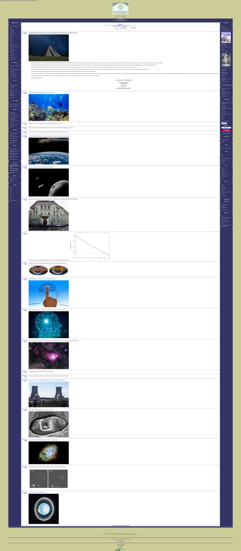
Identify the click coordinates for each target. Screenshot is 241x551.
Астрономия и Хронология (14, 120)
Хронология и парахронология (12, 119)
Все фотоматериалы (13, 200)
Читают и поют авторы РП (226, 148)
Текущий (11, 187)
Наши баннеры (224, 209)
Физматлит (223, 76)
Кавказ (11, 37)
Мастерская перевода (13, 159)
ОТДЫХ (226, 151)
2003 (10, 189)
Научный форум (12, 134)
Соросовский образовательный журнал (225, 108)
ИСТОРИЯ (15, 109)
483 (116, 525)
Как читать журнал (224, 174)
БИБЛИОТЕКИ (226, 136)
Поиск (222, 184)
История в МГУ (12, 114)
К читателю (12, 29)
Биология (223, 110)
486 (121, 525)
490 (128, 525)
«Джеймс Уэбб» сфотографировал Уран (37, 492)
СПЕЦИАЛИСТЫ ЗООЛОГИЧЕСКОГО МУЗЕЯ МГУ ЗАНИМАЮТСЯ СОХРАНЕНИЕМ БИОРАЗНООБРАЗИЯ (53, 198)
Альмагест (11, 122)
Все (222, 215)
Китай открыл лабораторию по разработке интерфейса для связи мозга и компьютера (47, 309)
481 (113, 525)
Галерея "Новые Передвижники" (120, 540)
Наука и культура (224, 50)
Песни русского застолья (225, 158)
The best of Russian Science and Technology (226, 226)
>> (129, 525)
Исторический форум (13, 140)
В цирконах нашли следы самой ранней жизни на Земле (41, 409)
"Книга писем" (12, 71)
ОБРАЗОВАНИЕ (226, 99)
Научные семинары (224, 81)
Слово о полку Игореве (14, 116)
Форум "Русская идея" (14, 136)
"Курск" (11, 35)
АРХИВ (14, 185)
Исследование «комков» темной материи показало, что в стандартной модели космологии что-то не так (51, 127)
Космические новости (225, 67)
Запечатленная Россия (14, 124)
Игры (222, 156)
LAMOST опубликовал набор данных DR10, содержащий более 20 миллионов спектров (48, 263)
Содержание (6, 0)
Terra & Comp (39, 77)
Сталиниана (12, 126)
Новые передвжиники (13, 85)
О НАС (226, 165)
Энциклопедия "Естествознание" (224, 73)
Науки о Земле (223, 111)
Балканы (11, 39)
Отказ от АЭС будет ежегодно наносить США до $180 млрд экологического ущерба (47, 380)
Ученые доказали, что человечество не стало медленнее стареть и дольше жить (46, 123)
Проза (11, 40)
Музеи (222, 154)
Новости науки (224, 219)
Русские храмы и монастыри (13, 95)
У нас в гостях (12, 53)
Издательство (12, 55)
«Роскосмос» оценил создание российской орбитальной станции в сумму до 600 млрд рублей (49, 136)
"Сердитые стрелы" (13, 76)
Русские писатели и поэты (226, 191)
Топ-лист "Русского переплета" (224, 205)
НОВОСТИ (226, 212)
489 (126, 525)
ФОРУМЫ (15, 129)
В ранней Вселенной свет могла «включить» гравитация (41, 371)
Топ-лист (30, 0)
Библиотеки (223, 195)
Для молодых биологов (226, 133)
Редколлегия (223, 168)
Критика (11, 48)
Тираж (222, 178)
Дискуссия (34, 0)
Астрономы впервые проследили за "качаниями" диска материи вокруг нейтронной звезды (48, 375)
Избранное (223, 193)
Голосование (24, 0)
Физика (222, 117)
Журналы (223, 190)
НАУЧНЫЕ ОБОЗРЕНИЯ (226, 85)
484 (118, 525)
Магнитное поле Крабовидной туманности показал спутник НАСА (43, 439)
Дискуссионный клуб (13, 133)
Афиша (11, 28)
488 (125, 525)
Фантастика (12, 179)
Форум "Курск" (12, 138)
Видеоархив (12, 97)
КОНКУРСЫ (14, 162)
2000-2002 (226, 52)
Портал (1, 0)
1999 (10, 196)
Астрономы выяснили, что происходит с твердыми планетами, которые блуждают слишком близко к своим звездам (53, 340)
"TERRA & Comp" (224, 91)
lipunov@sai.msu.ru (133, 533)
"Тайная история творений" (14, 69)
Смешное (223, 162)
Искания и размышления (14, 46)
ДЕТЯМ (14, 175)
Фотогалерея (12, 87)
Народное (223, 160)
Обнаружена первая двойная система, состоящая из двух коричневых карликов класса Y (48, 466)
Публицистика (12, 33)
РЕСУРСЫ (226, 181)
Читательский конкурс (14, 170)
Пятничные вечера (13, 148)
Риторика (11, 92)
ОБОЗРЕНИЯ (14, 62)
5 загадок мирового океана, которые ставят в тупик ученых (41, 92)
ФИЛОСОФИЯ (15, 100)
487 (123, 525)
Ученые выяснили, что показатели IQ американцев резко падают (42, 278)
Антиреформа (223, 105)
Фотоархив (12, 198)
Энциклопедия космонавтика (224, 70)
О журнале (223, 172)
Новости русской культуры (14, 26)
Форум (11, 181)
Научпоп (222, 141)
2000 (10, 194)
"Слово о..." (12, 67)
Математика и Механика (225, 113)
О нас (11, 0)
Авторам (222, 170)
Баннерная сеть (224, 207)
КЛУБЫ (14, 145)
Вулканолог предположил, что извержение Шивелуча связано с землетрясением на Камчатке (49, 131)
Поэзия (11, 42)
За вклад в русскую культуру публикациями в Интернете (14, 165)
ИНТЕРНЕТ (226, 201)
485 (119, 525)
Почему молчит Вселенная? (226, 29)
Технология (223, 115)
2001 (10, 192)
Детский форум (12, 142)
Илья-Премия (12, 172)
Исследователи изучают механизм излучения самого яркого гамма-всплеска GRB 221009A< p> (49, 259)
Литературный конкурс (14, 168)
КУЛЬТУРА (14, 80)
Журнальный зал (13, 59)
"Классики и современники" (14, 65)
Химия (222, 119)
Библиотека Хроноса (225, 139)
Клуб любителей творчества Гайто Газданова (15, 154)
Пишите (15, 0)
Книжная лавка (12, 57)
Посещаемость (224, 188)
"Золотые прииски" (13, 74)
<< (111, 525)
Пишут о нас (223, 176)
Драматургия (12, 44)
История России (12, 112)
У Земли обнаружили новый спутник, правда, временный (41, 166)
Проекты (222, 186)
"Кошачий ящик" (13, 73)
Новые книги (12, 51)
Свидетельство (119, 25)
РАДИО (226, 144)
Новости (19, 0)
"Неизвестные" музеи (13, 90)
